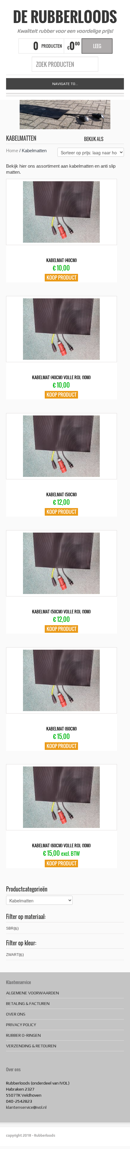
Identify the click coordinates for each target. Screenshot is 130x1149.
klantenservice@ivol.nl (26, 1107)
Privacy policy (21, 1024)
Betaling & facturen (28, 1003)
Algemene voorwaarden (32, 992)
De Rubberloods (65, 16)
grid (109, 138)
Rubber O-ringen (23, 1035)
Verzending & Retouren (31, 1045)
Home (12, 150)
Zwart (12, 955)
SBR (10, 928)
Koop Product (61, 277)
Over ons (15, 1014)
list (120, 138)
